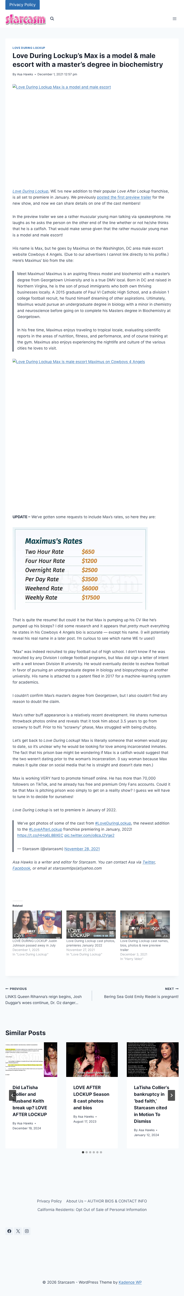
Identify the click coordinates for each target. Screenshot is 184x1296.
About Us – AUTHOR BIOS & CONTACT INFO (106, 1201)
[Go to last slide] (12, 1095)
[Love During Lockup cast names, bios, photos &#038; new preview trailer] (145, 924)
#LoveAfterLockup (45, 829)
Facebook (21, 868)
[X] (18, 1231)
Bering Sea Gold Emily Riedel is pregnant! (141, 993)
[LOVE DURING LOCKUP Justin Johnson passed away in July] (37, 924)
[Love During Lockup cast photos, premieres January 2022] (91, 924)
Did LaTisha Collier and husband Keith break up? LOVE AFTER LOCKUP (30, 1101)
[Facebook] (9, 1231)
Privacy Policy (22, 4)
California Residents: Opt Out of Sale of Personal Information (92, 1209)
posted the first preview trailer (124, 197)
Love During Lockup (29, 47)
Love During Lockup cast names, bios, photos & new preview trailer (144, 945)
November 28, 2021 (82, 849)
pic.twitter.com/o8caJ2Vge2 (89, 835)
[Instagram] (27, 1231)
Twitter (148, 862)
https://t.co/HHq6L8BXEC (40, 835)
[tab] (83, 1152)
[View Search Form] (52, 19)
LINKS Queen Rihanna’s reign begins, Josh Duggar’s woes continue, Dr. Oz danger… (43, 996)
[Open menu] (174, 18)
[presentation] (31, 1059)
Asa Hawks (25, 74)
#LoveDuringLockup (113, 823)
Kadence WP (130, 1282)
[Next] (171, 1095)
